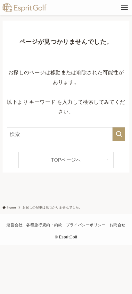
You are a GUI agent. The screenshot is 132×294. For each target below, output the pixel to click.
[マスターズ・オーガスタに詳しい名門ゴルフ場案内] (24, 7)
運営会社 (14, 225)
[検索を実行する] (118, 134)
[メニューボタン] (124, 7)
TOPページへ (66, 160)
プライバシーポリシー (86, 225)
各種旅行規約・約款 (44, 225)
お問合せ (117, 225)
